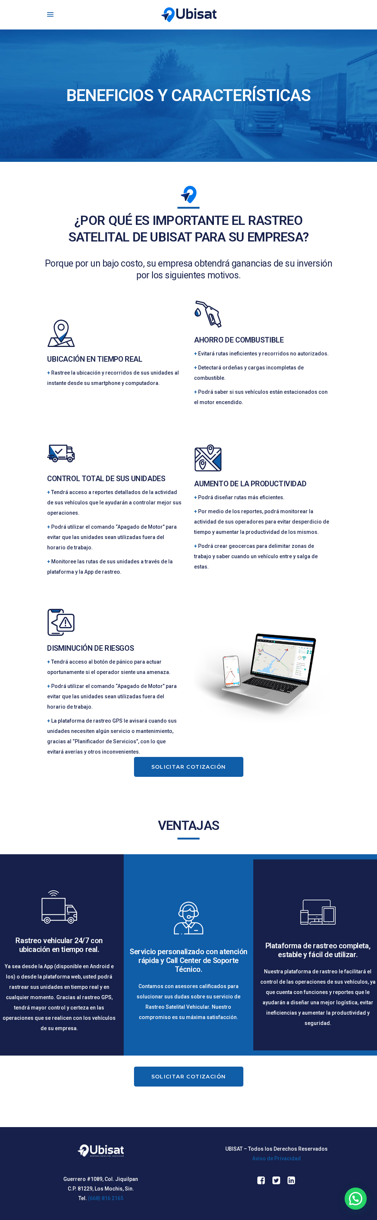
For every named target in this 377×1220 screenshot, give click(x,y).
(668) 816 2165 (105, 1198)
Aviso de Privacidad (276, 1158)
